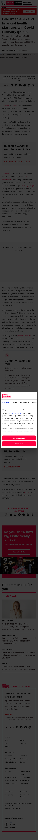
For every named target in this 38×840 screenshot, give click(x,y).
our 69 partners (15, 413)
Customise (19, 444)
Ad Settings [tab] (24, 402)
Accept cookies (19, 438)
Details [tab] (14, 402)
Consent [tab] (5, 402)
